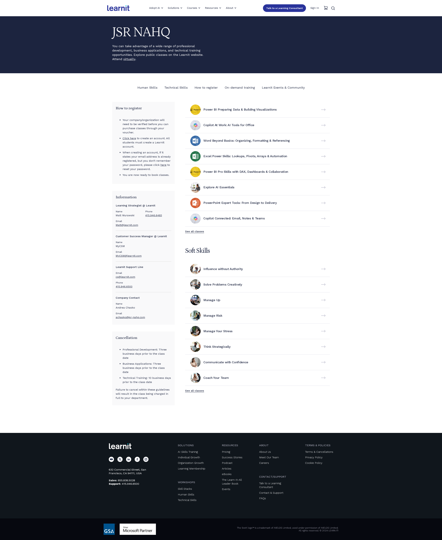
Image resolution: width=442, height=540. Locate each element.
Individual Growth (189, 457)
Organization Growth (191, 463)
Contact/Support (272, 476)
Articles (226, 468)
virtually (129, 59)
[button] (156, 8)
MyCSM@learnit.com (129, 255)
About (264, 445)
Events (226, 489)
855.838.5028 (126, 480)
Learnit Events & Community (283, 87)
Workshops (186, 482)
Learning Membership (191, 468)
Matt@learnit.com (127, 225)
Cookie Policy (313, 463)
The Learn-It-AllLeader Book (232, 481)
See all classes (194, 231)
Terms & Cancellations (319, 451)
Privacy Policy (314, 457)
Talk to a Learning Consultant (284, 8)
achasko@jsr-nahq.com (130, 317)
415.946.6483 (153, 215)
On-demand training (240, 87)
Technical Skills (176, 87)
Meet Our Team (269, 457)
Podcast (227, 463)
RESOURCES (230, 445)
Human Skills (147, 87)
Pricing (226, 451)
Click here (129, 138)
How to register (206, 87)
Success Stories (232, 457)
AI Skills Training (188, 451)
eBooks (227, 474)
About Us (265, 451)
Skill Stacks (185, 488)
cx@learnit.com (125, 276)
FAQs (262, 498)
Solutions (186, 445)
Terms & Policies (317, 445)
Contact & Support (271, 492)
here (163, 165)
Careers (264, 463)
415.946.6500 (124, 286)
